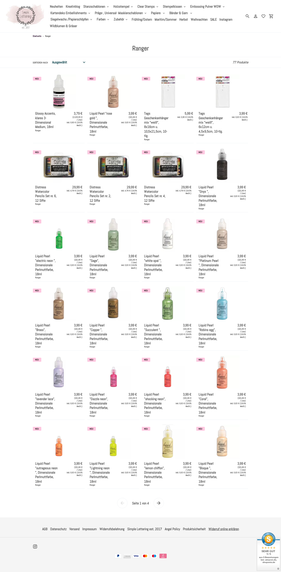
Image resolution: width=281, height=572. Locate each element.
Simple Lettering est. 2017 (144, 529)
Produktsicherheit (194, 529)
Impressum (89, 529)
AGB (44, 529)
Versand (74, 529)
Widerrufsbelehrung (112, 529)
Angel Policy (172, 529)
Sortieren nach (40, 62)
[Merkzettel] (263, 16)
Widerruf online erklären (224, 529)
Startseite (37, 36)
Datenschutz (58, 529)
